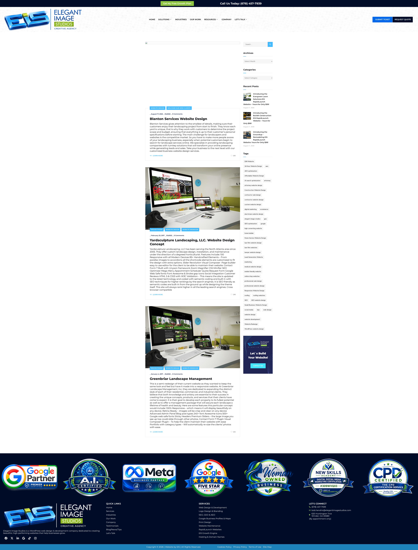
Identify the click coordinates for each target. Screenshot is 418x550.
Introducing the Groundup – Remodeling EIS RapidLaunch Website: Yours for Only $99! (255, 137)
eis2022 (167, 114)
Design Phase (157, 229)
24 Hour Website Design (253, 166)
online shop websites (252, 276)
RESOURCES (210, 19)
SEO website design (258, 300)
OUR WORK (195, 19)
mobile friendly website (253, 271)
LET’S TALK (240, 19)
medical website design (253, 267)
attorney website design (253, 185)
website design (250, 315)
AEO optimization (251, 171)
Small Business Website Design (256, 305)
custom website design (253, 204)
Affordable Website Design (254, 176)
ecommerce (264, 209)
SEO (246, 300)
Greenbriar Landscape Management (181, 379)
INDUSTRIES (181, 19)
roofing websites (259, 295)
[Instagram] (35, 538)
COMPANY (226, 19)
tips (258, 310)
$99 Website (249, 161)
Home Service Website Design (255, 238)
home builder (249, 233)
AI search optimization (252, 181)
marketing (248, 262)
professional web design (253, 281)
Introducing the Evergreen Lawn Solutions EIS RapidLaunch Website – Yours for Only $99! (256, 99)
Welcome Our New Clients (179, 108)
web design (267, 310)
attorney (267, 181)
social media (249, 310)
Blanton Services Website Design (178, 119)
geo (265, 219)
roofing (247, 295)
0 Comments (177, 114)
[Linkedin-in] (17, 538)
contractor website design (254, 200)
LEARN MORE (157, 156)
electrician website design (254, 214)
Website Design (157, 108)
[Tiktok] (29, 538)
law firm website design (253, 243)
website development (252, 319)
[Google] (23, 538)
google (263, 224)
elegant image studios (252, 219)
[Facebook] (6, 538)
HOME (152, 19)
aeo (267, 166)
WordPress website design (254, 329)
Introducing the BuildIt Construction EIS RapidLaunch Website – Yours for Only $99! (257, 118)
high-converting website (253, 228)
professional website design (254, 286)
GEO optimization (251, 224)
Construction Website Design (255, 190)
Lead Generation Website (254, 257)
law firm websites (251, 248)
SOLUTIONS (163, 19)
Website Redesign (190, 229)
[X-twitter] (12, 538)
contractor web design (253, 195)
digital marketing (251, 209)
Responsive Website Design (254, 291)
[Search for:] (258, 44)
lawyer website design (253, 252)
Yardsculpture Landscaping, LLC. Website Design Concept (192, 242)
